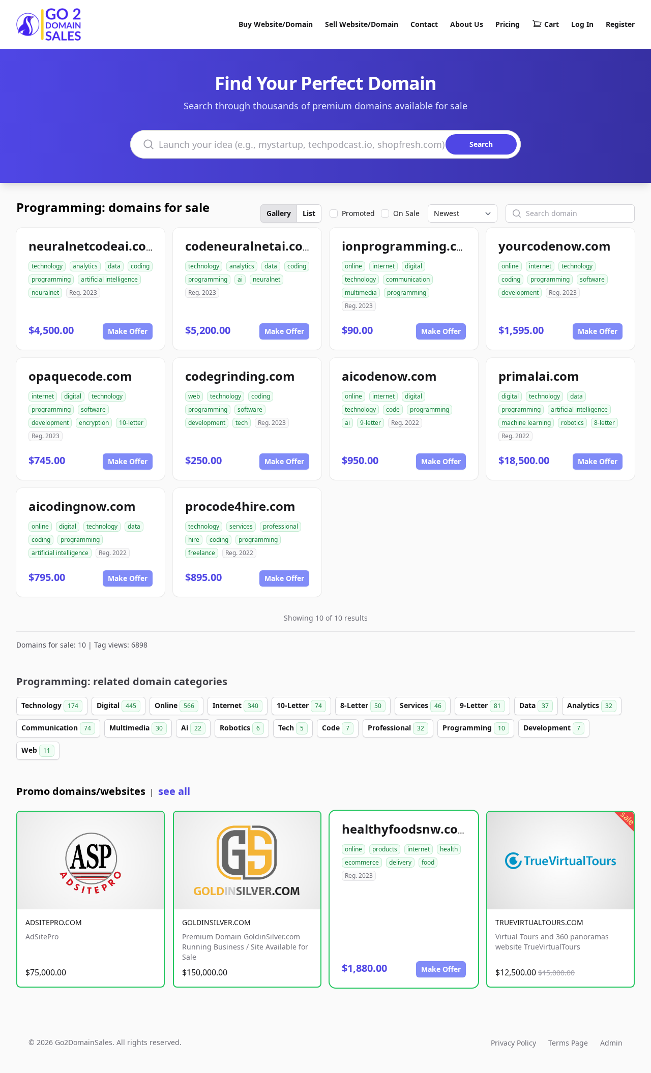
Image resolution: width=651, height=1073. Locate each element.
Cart (551, 24)
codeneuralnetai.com (250, 245)
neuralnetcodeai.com (93, 245)
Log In (582, 24)
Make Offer (127, 331)
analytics (85, 266)
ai (240, 279)
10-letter (131, 422)
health (449, 849)
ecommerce (362, 862)
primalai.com (538, 375)
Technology (49, 705)
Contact (424, 24)
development (520, 292)
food (428, 862)
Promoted (358, 213)
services (241, 526)
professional (280, 526)
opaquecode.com (80, 375)
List (309, 213)
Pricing (507, 24)
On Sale (406, 213)
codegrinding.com (240, 375)
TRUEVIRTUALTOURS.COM (539, 922)
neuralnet (45, 292)
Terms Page (568, 1043)
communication (408, 279)
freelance (201, 552)
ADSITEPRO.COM (53, 922)
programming (51, 279)
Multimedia (136, 727)
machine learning (526, 422)
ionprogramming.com (409, 245)
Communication (56, 727)
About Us (466, 24)
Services (420, 705)
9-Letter (480, 705)
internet (383, 266)
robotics (572, 422)
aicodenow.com (389, 375)
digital (413, 266)
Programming (473, 727)
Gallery (279, 213)
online (353, 266)
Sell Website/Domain (361, 24)
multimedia (361, 292)
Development (551, 727)
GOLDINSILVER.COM (216, 922)
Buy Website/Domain (276, 24)
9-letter (370, 422)
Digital (116, 705)
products (384, 849)
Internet (235, 705)
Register (620, 24)
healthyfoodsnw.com (406, 828)
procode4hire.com (240, 506)
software (592, 279)
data (114, 266)
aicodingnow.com (82, 506)
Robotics (240, 727)
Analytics (589, 705)
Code (335, 727)
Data (534, 705)
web (194, 396)
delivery (400, 862)
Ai (191, 727)
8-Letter (360, 705)
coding (140, 266)
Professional (396, 727)
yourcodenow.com (554, 245)
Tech (291, 727)
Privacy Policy (513, 1043)
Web (35, 750)
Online (174, 705)
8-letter (604, 422)
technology (47, 266)
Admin (611, 1043)
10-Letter (299, 705)
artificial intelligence (109, 279)
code (393, 409)
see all (174, 791)
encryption (94, 422)
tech (241, 422)
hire (193, 539)
